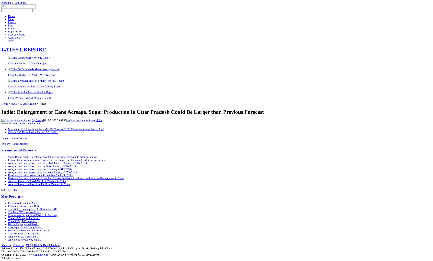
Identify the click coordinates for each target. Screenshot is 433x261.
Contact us (18, 245)
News (11, 19)
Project (12, 28)
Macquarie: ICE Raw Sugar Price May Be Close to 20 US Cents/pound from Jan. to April (56, 129)
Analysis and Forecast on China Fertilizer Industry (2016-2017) (42, 166)
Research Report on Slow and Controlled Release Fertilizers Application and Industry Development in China (66, 178)
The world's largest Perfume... (24, 218)
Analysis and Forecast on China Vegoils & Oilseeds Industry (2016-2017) (47, 163)
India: (16, 123)
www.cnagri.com (37, 254)
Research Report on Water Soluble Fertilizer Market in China (40, 175)
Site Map (55, 245)
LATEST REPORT (23, 49)
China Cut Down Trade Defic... (25, 206)
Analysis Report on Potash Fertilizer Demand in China (37, 181)
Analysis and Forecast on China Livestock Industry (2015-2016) (42, 172)
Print (99, 120)
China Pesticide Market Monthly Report (29, 98)
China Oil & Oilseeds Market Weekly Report (32, 75)
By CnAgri (38, 120)
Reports (12, 22)
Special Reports (16, 34)
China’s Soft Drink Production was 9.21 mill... (33, 132)
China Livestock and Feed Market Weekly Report (34, 86)
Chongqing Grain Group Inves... (25, 227)
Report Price (14, 31)
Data (10, 25)
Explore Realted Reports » (15, 143)
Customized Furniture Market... (25, 203)
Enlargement (26, 123)
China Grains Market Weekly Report (27, 63)
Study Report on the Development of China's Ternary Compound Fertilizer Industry (52, 157)
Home (11, 16)
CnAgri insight (28, 103)
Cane (37, 123)
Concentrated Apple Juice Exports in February (33, 215)
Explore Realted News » (14, 138)
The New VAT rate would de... (24, 212)
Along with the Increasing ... (23, 236)
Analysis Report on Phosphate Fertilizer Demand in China (39, 184)
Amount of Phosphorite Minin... (25, 239)
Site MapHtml (41, 245)
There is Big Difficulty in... (22, 221)
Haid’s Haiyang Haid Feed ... (23, 224)
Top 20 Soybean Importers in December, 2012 (33, 209)
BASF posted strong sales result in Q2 (28, 230)
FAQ (29, 245)
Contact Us (14, 37)
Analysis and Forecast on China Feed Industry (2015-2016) (40, 169)
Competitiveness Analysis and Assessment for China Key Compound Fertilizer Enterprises (56, 160)
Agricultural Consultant (13, 2)
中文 (11, 40)
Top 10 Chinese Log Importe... (24, 233)
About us (6, 245)
